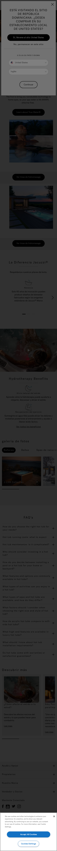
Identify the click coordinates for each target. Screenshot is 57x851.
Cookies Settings (28, 843)
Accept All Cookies (28, 834)
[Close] (54, 816)
